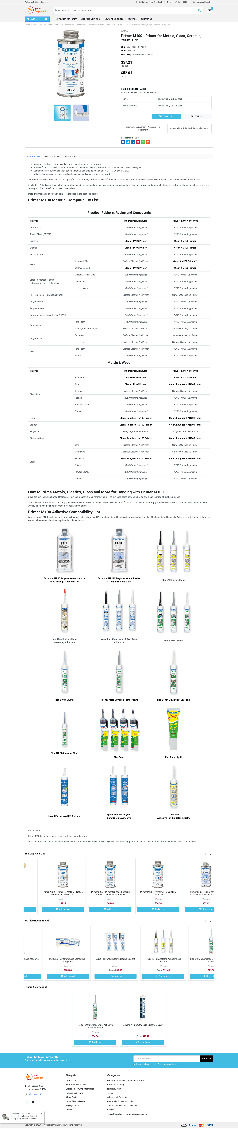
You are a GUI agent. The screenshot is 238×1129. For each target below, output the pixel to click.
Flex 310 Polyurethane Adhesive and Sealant (143, 960)
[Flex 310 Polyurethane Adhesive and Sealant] (143, 941)
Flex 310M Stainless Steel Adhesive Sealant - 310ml (95, 1026)
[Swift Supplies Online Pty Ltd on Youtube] (33, 1102)
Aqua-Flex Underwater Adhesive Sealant (95, 959)
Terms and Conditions (167, 1064)
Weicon (125, 31)
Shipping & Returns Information (80, 1089)
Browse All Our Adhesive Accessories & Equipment (143, 128)
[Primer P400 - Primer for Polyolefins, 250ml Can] (143, 874)
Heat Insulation (114, 1089)
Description (33, 156)
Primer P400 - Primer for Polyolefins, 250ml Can (143, 893)
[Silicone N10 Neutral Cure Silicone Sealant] (143, 1007)
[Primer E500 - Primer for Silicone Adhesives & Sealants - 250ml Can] (191, 874)
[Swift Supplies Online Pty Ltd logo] (36, 10)
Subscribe (207, 1058)
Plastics (110, 1110)
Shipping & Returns (90, 19)
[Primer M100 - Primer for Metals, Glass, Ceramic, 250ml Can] (71, 64)
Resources (70, 156)
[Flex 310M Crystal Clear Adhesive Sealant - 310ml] (191, 941)
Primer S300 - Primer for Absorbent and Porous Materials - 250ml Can (95, 893)
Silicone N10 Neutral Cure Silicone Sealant (143, 1025)
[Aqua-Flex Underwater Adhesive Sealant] (95, 941)
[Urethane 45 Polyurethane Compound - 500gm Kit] (47, 941)
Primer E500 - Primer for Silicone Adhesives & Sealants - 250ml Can (191, 893)
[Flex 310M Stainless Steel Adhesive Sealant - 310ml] (95, 1007)
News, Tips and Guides (76, 1101)
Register (208, 2)
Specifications (52, 156)
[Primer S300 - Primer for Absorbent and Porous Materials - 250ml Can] (95, 874)
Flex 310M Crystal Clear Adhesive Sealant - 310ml (191, 960)
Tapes (110, 1093)
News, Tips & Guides (114, 19)
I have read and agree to (156, 1064)
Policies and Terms (74, 1093)
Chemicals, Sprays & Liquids (120, 1101)
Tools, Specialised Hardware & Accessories (127, 1114)
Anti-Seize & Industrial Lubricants (122, 1105)
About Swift (71, 1097)
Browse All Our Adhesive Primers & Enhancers (189, 128)
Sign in (199, 2)
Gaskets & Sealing (115, 1084)
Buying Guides (72, 1105)
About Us (132, 19)
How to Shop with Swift (65, 19)
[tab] (33, 156)
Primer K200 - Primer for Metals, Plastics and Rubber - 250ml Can (47, 893)
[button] (209, 10)
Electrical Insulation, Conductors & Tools (125, 1080)
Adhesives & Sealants (117, 1097)
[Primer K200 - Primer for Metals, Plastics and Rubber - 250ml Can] (47, 874)
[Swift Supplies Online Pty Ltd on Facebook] (27, 1102)
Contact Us (146, 19)
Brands (69, 1110)
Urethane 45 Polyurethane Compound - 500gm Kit (47, 960)
